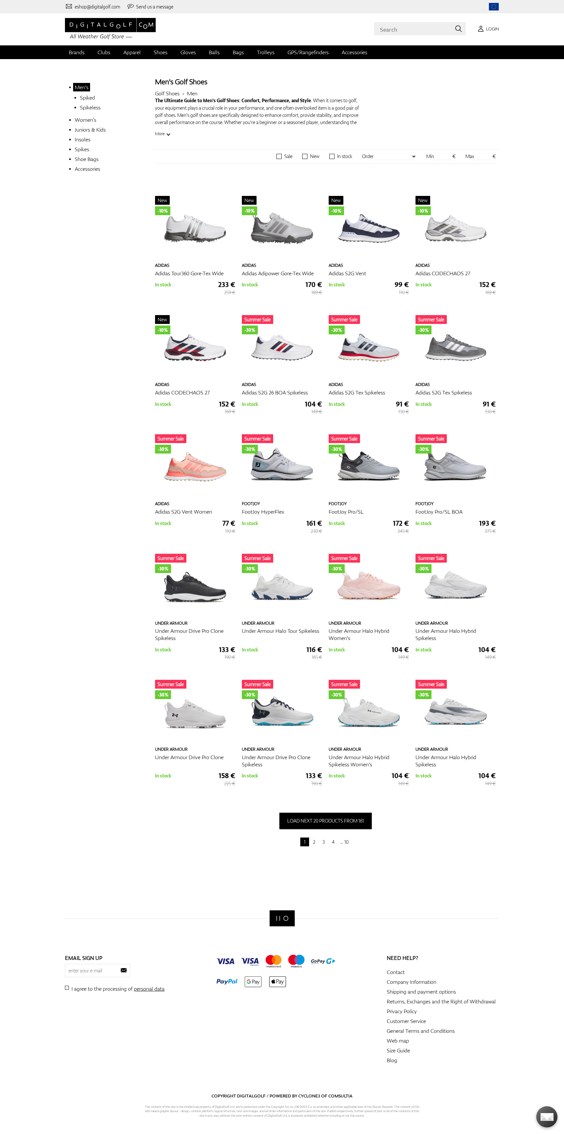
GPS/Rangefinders (308, 52)
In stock (344, 156)
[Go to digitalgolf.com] (494, 7)
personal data (149, 988)
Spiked (87, 97)
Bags (238, 52)
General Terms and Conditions (421, 1030)
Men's (81, 87)
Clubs (104, 52)
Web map (398, 1040)
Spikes (82, 149)
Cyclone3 (309, 1096)
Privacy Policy (402, 1011)
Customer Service (406, 1021)
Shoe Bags (87, 159)
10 (346, 842)
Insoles (82, 139)
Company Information (411, 981)
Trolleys (265, 52)
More (159, 133)
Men (192, 93)
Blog (392, 1060)
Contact (396, 972)
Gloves (188, 52)
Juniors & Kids (90, 129)
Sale (288, 156)
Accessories (354, 52)
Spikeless (90, 107)
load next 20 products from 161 (325, 821)
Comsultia (340, 1096)
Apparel (132, 52)
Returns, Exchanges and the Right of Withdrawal (441, 1001)
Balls (214, 52)
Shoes (160, 52)
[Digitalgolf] (282, 918)
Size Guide (398, 1050)
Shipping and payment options (421, 991)
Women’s (85, 119)
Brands (77, 52)
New (315, 156)
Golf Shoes (167, 93)
